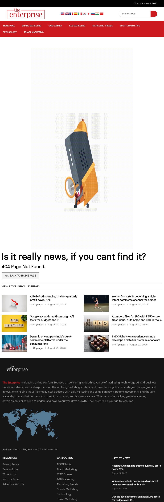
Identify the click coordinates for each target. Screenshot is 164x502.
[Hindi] (97, 14)
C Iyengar (38, 305)
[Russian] (93, 14)
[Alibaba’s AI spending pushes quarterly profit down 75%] (14, 303)
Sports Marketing (130, 26)
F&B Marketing (77, 26)
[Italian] (80, 14)
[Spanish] (76, 14)
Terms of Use (10, 469)
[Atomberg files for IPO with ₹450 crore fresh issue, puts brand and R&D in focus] (96, 323)
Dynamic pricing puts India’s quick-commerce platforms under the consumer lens (51, 340)
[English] (63, 14)
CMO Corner (55, 26)
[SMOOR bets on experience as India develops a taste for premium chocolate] (96, 343)
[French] (71, 14)
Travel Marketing (34, 32)
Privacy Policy (10, 464)
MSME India (9, 26)
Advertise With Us (13, 484)
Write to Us (9, 474)
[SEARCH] (154, 14)
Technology (10, 32)
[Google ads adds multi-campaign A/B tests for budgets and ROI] (14, 323)
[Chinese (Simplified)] (101, 14)
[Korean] (84, 14)
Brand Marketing (31, 26)
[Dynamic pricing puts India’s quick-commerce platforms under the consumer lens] (14, 343)
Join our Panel (10, 479)
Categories (65, 458)
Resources (9, 458)
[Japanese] (89, 14)
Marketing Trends (103, 26)
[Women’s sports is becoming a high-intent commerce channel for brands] (96, 303)
